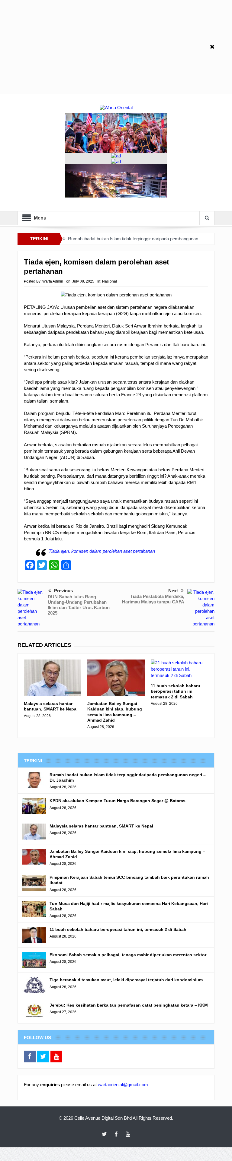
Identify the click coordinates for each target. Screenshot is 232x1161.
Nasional (109, 281)
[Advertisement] (116, 47)
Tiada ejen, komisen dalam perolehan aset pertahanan (102, 551)
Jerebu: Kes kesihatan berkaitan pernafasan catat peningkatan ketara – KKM (129, 1005)
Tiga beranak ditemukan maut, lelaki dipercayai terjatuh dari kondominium (126, 979)
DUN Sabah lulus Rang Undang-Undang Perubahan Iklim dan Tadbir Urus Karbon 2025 (79, 604)
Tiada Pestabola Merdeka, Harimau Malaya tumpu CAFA (153, 599)
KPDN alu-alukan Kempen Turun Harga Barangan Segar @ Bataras (117, 800)
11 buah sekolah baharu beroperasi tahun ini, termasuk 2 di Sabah (175, 691)
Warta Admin (52, 281)
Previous (63, 590)
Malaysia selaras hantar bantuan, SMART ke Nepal (51, 706)
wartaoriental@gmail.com (123, 1084)
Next (173, 590)
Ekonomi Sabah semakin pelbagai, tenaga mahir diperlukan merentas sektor (128, 954)
